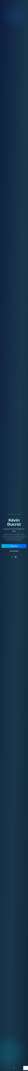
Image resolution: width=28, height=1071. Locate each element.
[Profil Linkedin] (15, 557)
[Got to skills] (14, 1067)
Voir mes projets (14, 551)
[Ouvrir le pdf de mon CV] (12, 557)
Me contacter (14, 546)
